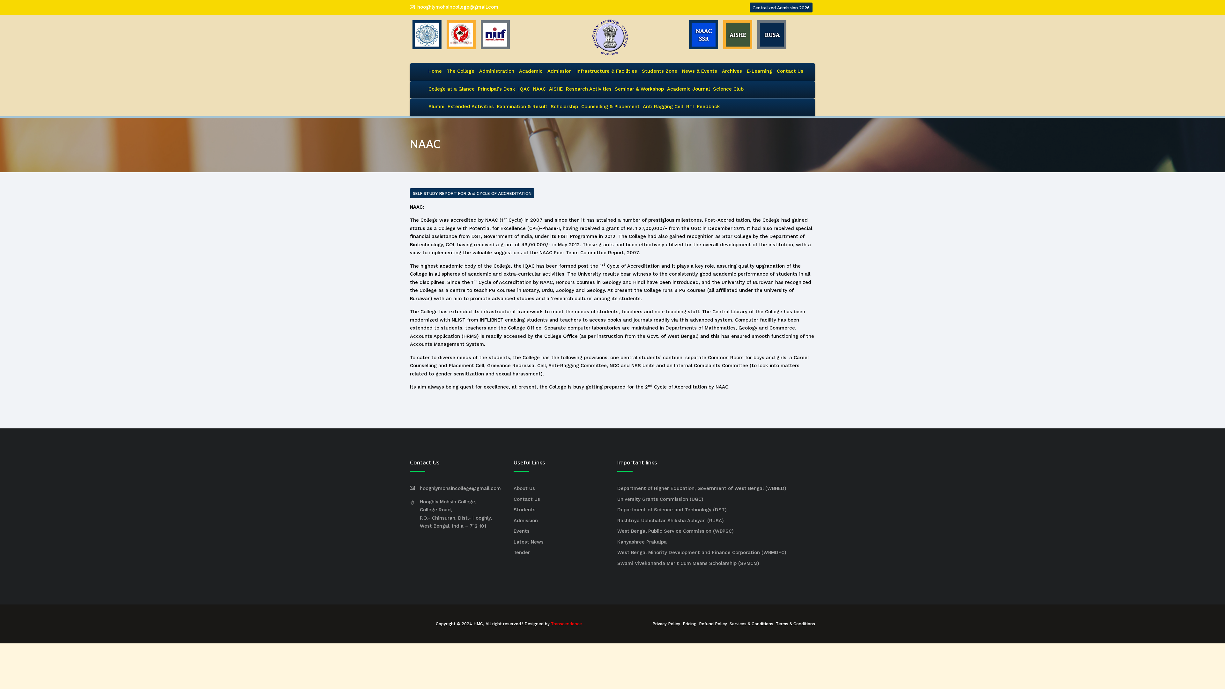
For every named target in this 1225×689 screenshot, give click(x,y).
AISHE (556, 89)
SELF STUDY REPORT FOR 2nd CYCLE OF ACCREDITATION (472, 193)
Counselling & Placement (610, 106)
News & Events (699, 71)
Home (435, 71)
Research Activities (589, 89)
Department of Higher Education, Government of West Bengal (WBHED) (701, 488)
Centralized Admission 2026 (781, 7)
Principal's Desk (496, 89)
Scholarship (564, 106)
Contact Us (790, 71)
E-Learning (759, 71)
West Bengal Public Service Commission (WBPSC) (675, 531)
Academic (531, 71)
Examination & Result (522, 106)
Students (525, 510)
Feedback (708, 106)
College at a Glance (451, 89)
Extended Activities (471, 106)
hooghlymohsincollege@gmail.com (457, 7)
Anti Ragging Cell (663, 106)
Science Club (728, 89)
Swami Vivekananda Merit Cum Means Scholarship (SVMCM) (688, 563)
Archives (732, 71)
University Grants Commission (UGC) (660, 499)
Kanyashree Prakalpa (642, 542)
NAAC (539, 89)
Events (522, 531)
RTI (690, 106)
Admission (559, 71)
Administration (496, 71)
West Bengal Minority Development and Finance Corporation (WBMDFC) (701, 552)
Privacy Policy (666, 623)
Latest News (529, 542)
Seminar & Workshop (639, 89)
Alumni (436, 106)
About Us (524, 488)
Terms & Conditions (795, 623)
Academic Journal (688, 89)
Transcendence (566, 623)
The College (460, 71)
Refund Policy (713, 623)
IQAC (524, 89)
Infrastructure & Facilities (606, 71)
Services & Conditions (751, 623)
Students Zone (659, 71)
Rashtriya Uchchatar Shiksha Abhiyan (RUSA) (670, 520)
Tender (522, 552)
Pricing (689, 623)
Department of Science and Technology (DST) (672, 510)
